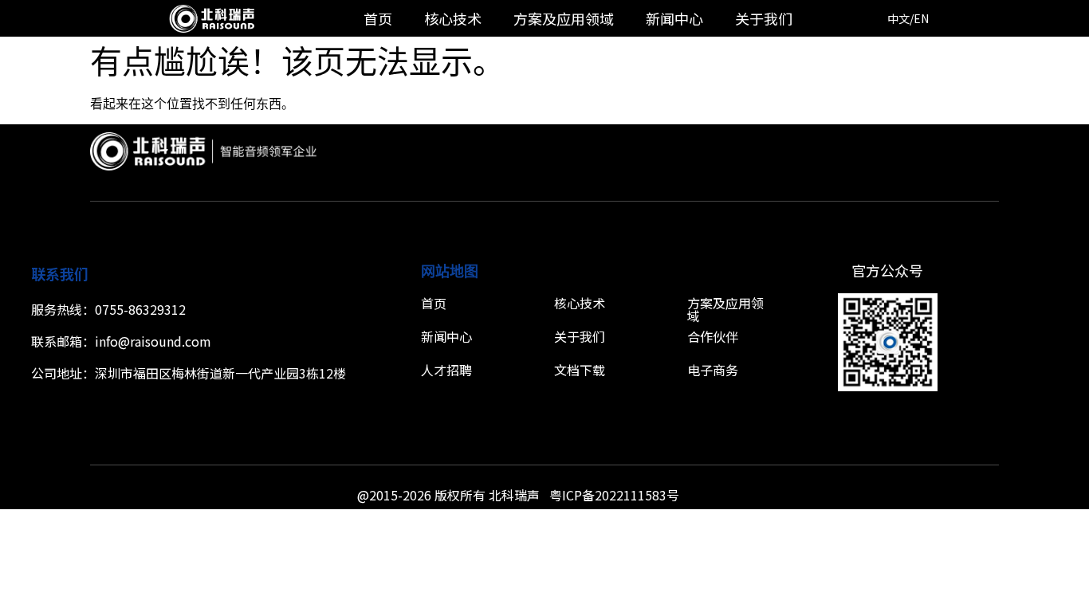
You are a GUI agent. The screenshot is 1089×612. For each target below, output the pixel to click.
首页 (378, 18)
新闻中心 (674, 18)
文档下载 (579, 369)
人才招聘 (446, 369)
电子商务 (712, 369)
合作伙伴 (712, 336)
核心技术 (453, 18)
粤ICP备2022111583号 (614, 494)
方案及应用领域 (563, 18)
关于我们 (763, 18)
